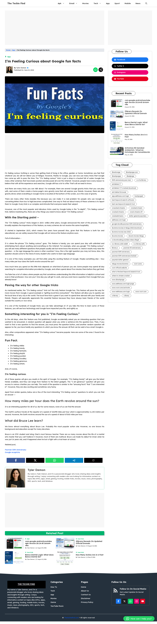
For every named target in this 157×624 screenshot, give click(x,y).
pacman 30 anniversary (132, 248)
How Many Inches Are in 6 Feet (89, 555)
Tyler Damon (21, 68)
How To (54, 587)
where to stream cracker (121, 276)
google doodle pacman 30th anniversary (127, 224)
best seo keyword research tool (123, 204)
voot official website (119, 268)
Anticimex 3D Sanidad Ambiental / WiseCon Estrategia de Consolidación (137, 150)
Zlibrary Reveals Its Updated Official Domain (89, 542)
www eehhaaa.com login (121, 291)
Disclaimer (85, 598)
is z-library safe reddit (120, 244)
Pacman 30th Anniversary (15, 450)
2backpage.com (132, 172)
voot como (138, 264)
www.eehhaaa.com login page (123, 284)
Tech (96, 3)
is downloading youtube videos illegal (125, 240)
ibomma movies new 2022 (121, 232)
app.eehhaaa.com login (120, 196)
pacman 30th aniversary (121, 252)
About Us (85, 591)
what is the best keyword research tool (126, 272)
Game (53, 602)
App (108, 3)
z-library (115, 296)
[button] (146, 3)
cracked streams (118, 212)
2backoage (116, 172)
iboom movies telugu (136, 236)
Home (8, 50)
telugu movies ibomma (120, 264)
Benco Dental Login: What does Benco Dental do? (39, 556)
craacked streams (118, 208)
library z (115, 248)
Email (71, 3)
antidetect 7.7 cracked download (124, 188)
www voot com (140, 291)
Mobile (128, 3)
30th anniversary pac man (121, 180)
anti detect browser (119, 192)
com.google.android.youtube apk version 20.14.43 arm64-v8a (38, 543)
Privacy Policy (87, 602)
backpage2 (139, 196)
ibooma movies (117, 236)
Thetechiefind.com (71, 618)
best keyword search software (123, 200)
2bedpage (130, 176)
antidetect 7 (116, 184)
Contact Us (86, 595)
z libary (126, 296)
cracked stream (136, 208)
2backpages (116, 176)
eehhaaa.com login (119, 220)
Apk (59, 3)
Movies (85, 3)
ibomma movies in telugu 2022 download (127, 228)
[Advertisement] (54, 27)
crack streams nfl (136, 212)
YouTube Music (57, 606)
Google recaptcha (12, 452)
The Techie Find (16, 3)
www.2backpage (118, 280)
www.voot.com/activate (121, 288)
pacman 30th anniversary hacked (124, 256)
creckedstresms (117, 216)
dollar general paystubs (137, 216)
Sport (117, 3)
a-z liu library (141, 180)
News (138, 3)
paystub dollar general (120, 260)
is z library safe (139, 244)
